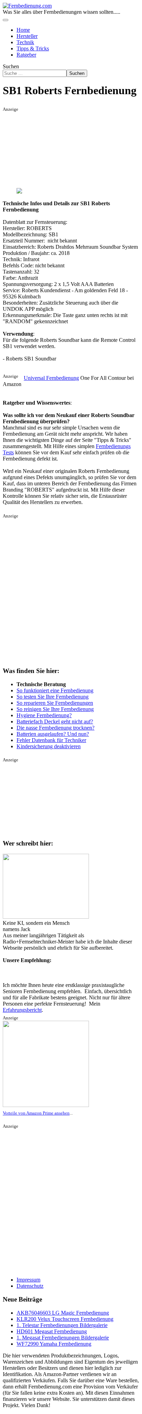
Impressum (28, 1280)
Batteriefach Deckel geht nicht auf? (55, 721)
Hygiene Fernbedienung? (44, 715)
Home (23, 30)
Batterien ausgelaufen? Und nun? (53, 734)
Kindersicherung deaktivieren (49, 746)
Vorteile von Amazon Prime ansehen (36, 1113)
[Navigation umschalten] (5, 20)
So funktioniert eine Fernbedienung (55, 690)
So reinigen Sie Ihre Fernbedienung (55, 709)
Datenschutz (30, 1286)
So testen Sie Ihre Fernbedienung (53, 697)
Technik (25, 42)
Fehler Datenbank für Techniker (51, 740)
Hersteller (27, 36)
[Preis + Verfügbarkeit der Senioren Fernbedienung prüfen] (46, 1105)
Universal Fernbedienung (51, 378)
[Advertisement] (46, 146)
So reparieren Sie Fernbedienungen (55, 703)
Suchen (11, 66)
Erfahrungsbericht (22, 1010)
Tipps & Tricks (33, 48)
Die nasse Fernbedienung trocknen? (55, 728)
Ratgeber (26, 55)
